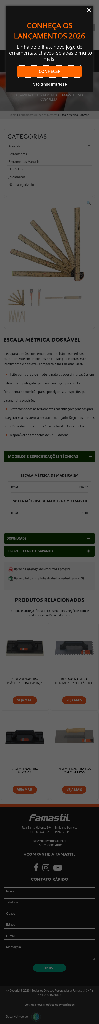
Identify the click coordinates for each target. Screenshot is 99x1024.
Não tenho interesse (49, 84)
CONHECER (49, 71)
